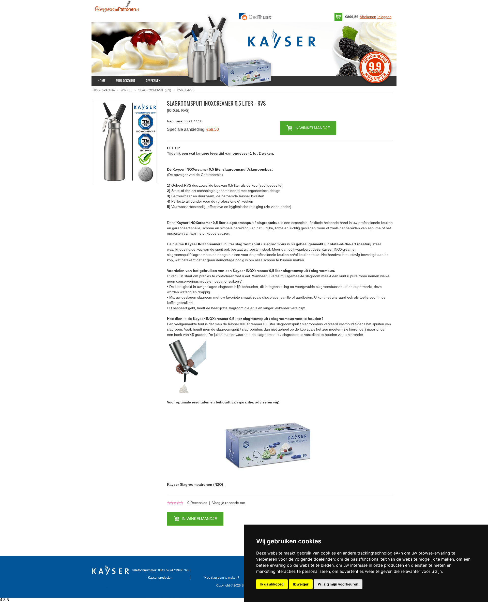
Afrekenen (368, 17)
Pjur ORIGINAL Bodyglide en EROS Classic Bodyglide (129, 587)
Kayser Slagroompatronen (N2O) (195, 484)
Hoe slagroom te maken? (221, 577)
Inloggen (384, 17)
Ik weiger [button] (301, 584)
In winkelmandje (312, 128)
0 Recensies (197, 503)
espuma (374, 228)
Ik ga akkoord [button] (272, 584)
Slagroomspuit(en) (154, 90)
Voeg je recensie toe (228, 503)
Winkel (126, 90)
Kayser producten (160, 577)
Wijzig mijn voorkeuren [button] (338, 584)
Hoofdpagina (104, 90)
